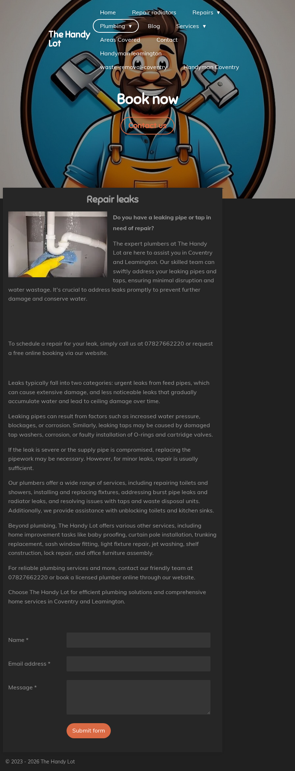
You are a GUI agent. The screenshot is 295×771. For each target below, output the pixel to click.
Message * (22, 687)
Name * (18, 639)
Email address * (29, 663)
